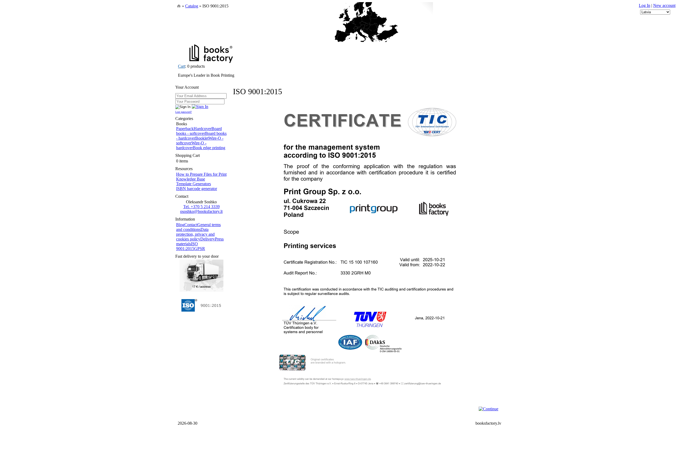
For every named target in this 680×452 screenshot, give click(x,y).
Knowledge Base (190, 179)
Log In (644, 5)
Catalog (191, 6)
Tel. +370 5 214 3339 (201, 206)
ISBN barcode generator (196, 188)
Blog (180, 224)
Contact (190, 224)
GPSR (199, 248)
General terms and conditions (198, 227)
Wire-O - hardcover (191, 145)
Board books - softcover (199, 131)
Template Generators (193, 184)
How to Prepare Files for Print (201, 174)
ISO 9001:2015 (187, 246)
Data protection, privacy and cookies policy (195, 234)
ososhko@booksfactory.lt (201, 211)
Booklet (202, 138)
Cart (181, 66)
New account (664, 5)
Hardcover (202, 128)
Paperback (185, 128)
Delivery (207, 239)
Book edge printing (209, 147)
